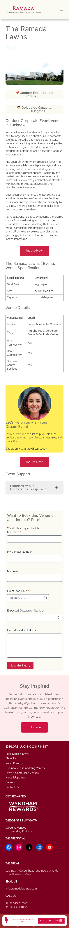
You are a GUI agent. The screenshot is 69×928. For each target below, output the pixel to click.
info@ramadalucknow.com (21, 888)
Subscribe (34, 727)
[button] (34, 487)
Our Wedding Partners (19, 831)
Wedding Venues (16, 827)
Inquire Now (34, 250)
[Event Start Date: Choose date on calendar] (45, 598)
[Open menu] (61, 9)
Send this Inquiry (20, 665)
